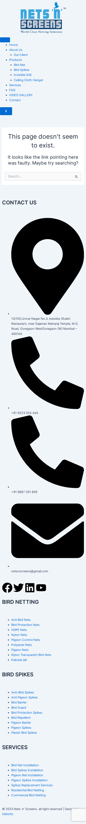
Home (13, 45)
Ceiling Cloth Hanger (28, 80)
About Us (16, 50)
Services (15, 85)
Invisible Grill (22, 75)
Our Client (21, 55)
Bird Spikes (21, 70)
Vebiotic (7, 814)
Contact (15, 100)
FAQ (12, 90)
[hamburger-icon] (5, 39)
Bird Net (19, 65)
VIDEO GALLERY (21, 95)
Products (15, 60)
